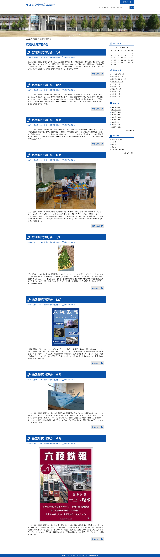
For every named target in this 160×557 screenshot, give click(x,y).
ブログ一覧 (127, 2)
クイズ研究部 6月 (118, 74)
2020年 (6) (115, 122)
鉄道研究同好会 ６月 (46, 155)
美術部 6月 (115, 86)
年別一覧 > (130, 130)
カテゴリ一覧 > (128, 153)
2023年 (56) (115, 115)
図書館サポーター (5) (118, 149)
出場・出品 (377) (117, 139)
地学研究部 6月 (117, 77)
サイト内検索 (104, 7)
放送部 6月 (115, 96)
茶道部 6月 (115, 91)
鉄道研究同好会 (69, 57)
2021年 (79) (115, 120)
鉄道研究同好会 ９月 (46, 120)
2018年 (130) (116, 127)
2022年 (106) (116, 117)
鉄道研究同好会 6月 (46, 52)
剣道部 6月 (115, 94)
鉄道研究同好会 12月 (47, 85)
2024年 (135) (116, 112)
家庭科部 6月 (116, 89)
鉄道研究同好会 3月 (46, 237)
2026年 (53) (115, 107)
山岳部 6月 (115, 84)
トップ (28, 39)
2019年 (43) (115, 124)
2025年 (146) (116, 110)
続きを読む (96, 73)
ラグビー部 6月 (117, 82)
